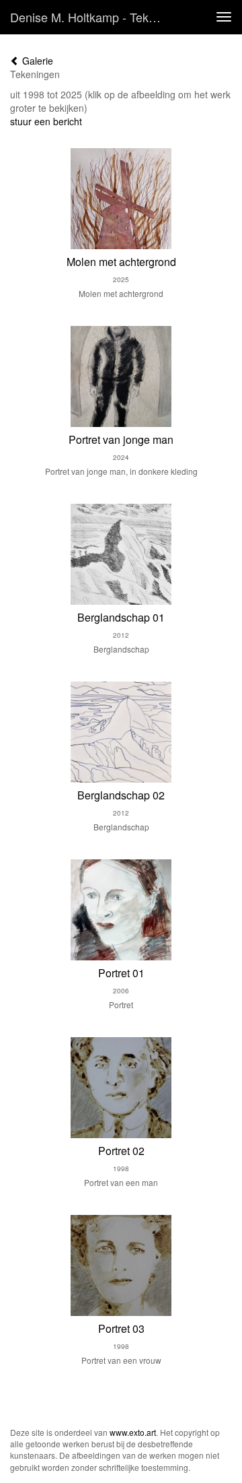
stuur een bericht (46, 121)
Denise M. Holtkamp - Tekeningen (92, 17)
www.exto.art (133, 1432)
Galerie (36, 60)
